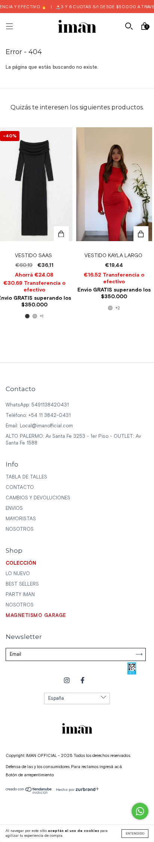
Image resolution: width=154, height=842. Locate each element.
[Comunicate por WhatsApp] (140, 811)
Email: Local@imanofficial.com (39, 426)
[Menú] (9, 27)
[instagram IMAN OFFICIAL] (67, 680)
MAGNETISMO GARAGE (36, 615)
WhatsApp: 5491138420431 (37, 405)
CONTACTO (20, 487)
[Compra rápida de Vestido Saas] (61, 233)
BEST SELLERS (22, 584)
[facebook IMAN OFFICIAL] (82, 680)
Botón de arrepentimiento (30, 775)
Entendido (135, 834)
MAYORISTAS (21, 519)
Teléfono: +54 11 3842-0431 (38, 415)
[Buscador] (129, 27)
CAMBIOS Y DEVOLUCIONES (38, 498)
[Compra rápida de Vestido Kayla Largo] (140, 233)
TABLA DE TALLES (26, 477)
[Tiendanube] (29, 792)
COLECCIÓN (21, 563)
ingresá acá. (110, 767)
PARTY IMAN (20, 595)
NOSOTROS (20, 529)
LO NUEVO (18, 574)
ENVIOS (14, 508)
